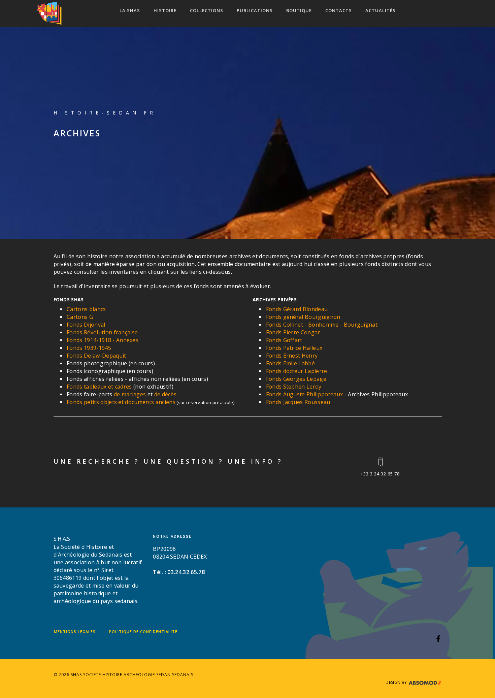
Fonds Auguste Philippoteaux (304, 394)
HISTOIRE (165, 10)
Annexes (127, 340)
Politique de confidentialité (143, 631)
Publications (255, 10)
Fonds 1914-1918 (89, 340)
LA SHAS (130, 10)
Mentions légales (75, 631)
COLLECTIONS (206, 10)
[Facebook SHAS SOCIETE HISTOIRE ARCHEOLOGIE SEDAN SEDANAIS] (438, 639)
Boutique (299, 10)
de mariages (130, 394)
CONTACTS (338, 10)
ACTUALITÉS (380, 10)
